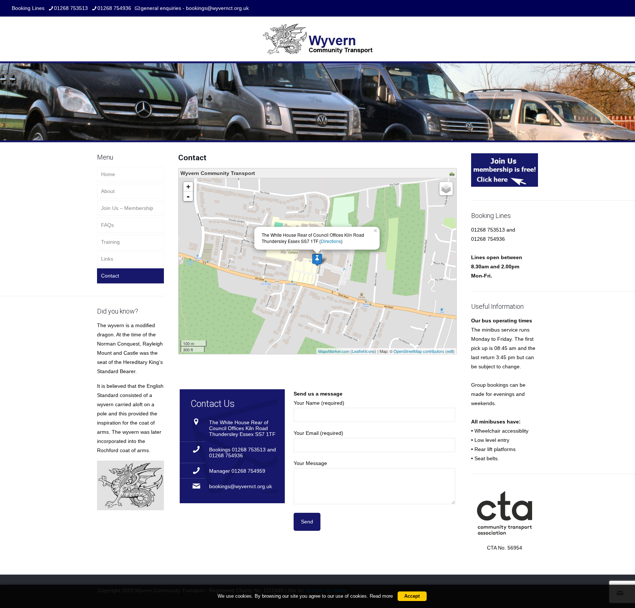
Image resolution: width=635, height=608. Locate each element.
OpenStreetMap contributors (419, 351)
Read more (381, 596)
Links (107, 259)
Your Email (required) (318, 433)
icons (370, 351)
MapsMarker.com (333, 351)
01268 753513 (71, 8)
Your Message (310, 463)
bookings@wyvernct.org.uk (240, 486)
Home (108, 174)
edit (450, 351)
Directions (331, 241)
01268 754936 (114, 8)
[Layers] (446, 188)
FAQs (107, 225)
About (108, 191)
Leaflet (358, 351)
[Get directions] (452, 175)
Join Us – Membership (127, 208)
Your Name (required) (319, 403)
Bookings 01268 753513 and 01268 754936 (242, 452)
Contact (110, 276)
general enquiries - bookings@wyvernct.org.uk (195, 8)
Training (110, 242)
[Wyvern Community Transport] (317, 39)
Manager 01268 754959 (237, 471)
